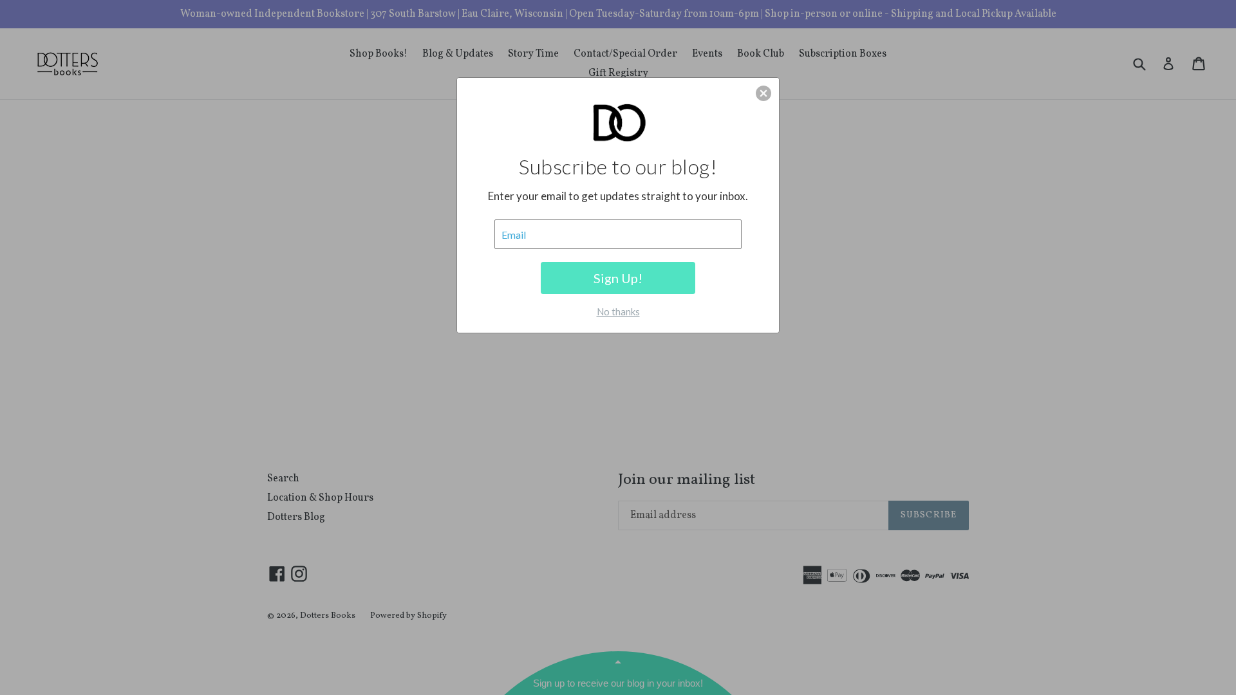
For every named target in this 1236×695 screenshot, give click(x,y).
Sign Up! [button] (618, 278)
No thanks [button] (618, 311)
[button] (763, 93)
